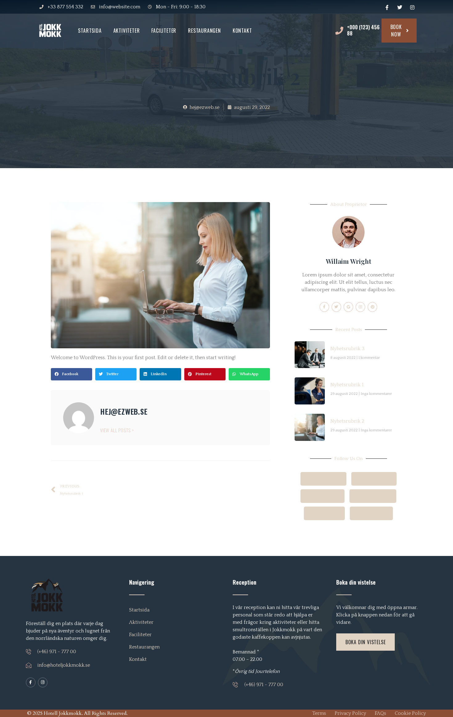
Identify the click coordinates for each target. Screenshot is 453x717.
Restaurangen (204, 30)
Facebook (327, 479)
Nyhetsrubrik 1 (347, 385)
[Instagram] (360, 307)
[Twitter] (336, 307)
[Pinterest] (372, 307)
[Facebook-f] (324, 307)
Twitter (328, 513)
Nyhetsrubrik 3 (347, 348)
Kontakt (242, 30)
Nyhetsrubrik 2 (347, 421)
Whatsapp (376, 496)
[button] (71, 374)
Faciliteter (163, 30)
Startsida (89, 30)
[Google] (348, 307)
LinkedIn (375, 513)
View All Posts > (117, 430)
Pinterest (326, 496)
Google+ (378, 479)
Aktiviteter (126, 30)
